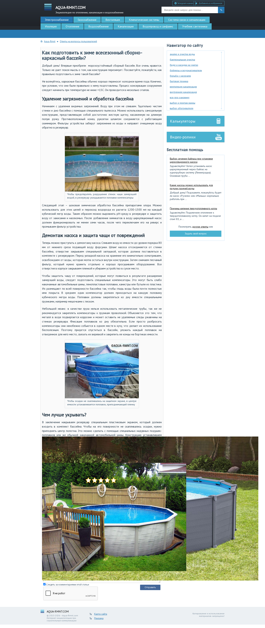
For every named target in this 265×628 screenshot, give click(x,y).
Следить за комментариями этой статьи (67, 584)
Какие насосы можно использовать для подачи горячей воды (191, 187)
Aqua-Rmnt (49, 41)
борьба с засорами (180, 75)
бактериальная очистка (182, 59)
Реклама (98, 618)
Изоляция (51, 26)
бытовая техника (179, 81)
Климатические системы (144, 19)
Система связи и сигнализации (186, 19)
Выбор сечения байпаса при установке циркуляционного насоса (191, 160)
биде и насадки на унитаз (184, 65)
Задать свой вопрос (196, 233)
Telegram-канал (185, 3)
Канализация (126, 26)
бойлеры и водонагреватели (186, 70)
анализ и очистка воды (182, 54)
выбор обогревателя (181, 108)
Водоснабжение (98, 26)
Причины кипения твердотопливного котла (193, 208)
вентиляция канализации (183, 86)
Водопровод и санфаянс (158, 26)
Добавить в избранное (210, 3)
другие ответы (200, 226)
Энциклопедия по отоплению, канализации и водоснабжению (89, 9)
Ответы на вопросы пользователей (78, 41)
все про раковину (179, 97)
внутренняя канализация (183, 92)
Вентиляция (112, 19)
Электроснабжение (57, 19)
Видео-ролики (183, 136)
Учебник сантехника (194, 26)
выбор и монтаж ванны (182, 102)
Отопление (72, 26)
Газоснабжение (87, 19)
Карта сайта (100, 614)
